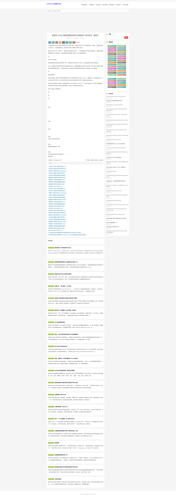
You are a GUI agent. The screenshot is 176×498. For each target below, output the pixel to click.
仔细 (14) (120, 83)
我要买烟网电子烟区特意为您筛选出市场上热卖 (66, 382)
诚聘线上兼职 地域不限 (58, 173)
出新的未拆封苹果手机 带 (59, 168)
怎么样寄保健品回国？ (60, 322)
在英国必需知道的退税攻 (59, 175)
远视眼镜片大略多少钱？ (61, 394)
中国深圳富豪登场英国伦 (59, 182)
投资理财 (106, 4)
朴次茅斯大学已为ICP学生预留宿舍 (113, 157)
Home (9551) (111, 58)
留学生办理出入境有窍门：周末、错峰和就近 (116, 167)
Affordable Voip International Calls (113, 200)
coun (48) (120, 85)
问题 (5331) (111, 72)
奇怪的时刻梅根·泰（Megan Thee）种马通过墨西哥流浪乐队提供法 (69, 234)
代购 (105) (110, 80)
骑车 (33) (110, 87)
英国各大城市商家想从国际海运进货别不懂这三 (66, 298)
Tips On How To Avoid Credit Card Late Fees (116, 147)
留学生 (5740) (121, 66)
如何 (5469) (120, 68)
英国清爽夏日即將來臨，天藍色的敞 (96, 160)
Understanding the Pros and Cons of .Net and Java (117, 204)
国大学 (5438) (121, 70)
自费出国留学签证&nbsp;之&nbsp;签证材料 (115, 143)
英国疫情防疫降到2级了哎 (61, 454)
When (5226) (121, 72)
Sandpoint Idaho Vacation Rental (113, 139)
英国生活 (99, 4)
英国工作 (119, 4)
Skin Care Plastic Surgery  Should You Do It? (116, 96)
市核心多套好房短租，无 (59, 166)
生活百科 (58, 10)
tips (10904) (120, 54)
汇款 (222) (120, 87)
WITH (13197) (121, 50)
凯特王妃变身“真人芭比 (59, 184)
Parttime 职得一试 (57, 186)
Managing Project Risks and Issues (114, 190)
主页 (51, 10)
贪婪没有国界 (58, 479)
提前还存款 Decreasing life (59, 170)
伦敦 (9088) (120, 58)
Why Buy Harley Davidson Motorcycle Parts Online (117, 120)
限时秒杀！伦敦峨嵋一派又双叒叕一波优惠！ (66, 310)
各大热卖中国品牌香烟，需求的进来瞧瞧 (64, 370)
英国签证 (92, 4)
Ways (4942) (111, 74)
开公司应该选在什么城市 (57, 160)
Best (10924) (111, 54)
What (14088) (111, 50)
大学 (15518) (111, 48)
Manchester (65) (121, 78)
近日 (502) (110, 78)
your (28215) (121, 46)
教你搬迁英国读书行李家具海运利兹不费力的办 (66, 467)
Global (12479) (111, 52)
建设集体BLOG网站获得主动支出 (63, 247)
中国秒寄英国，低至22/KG (61, 406)
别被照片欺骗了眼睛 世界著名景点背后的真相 (116, 218)
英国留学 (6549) (112, 66)
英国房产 (112, 4)
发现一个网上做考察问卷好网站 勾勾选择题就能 (66, 334)
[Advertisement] (88, 22)
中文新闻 (51, 232)
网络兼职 (57, 442)
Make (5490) (111, 68)
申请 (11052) (121, 52)
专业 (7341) (120, 62)
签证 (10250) (111, 56)
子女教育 (126, 4)
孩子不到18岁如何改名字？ (61, 346)
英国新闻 (85, 4)
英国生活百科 (51, 247)
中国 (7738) (111, 62)
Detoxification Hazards (111, 171)
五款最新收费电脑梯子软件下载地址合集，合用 (66, 430)
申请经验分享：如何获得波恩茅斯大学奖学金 (116, 181)
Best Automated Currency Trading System (115, 214)
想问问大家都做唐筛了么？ (112, 222)
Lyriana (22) (111, 85)
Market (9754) (121, 56)
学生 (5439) (111, 70)
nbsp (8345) (111, 60)
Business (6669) (122, 64)
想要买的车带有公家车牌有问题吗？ (63, 274)
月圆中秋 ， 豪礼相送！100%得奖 (63, 286)
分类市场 (51, 166)
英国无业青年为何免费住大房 (112, 226)
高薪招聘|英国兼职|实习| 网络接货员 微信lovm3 (66, 262)
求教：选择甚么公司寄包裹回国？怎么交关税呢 (66, 358)
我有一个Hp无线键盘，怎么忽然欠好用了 (65, 418)
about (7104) (111, 64)
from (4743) (120, 74)
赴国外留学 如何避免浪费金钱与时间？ (114, 100)
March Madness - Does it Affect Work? (114, 104)
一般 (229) (120, 80)
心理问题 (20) (111, 83)
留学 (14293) (121, 48)
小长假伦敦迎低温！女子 (59, 179)
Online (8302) (121, 60)
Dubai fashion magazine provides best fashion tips (117, 135)
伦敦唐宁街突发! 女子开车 (59, 177)
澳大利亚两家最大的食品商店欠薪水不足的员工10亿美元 (67, 232)
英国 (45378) (111, 46)
